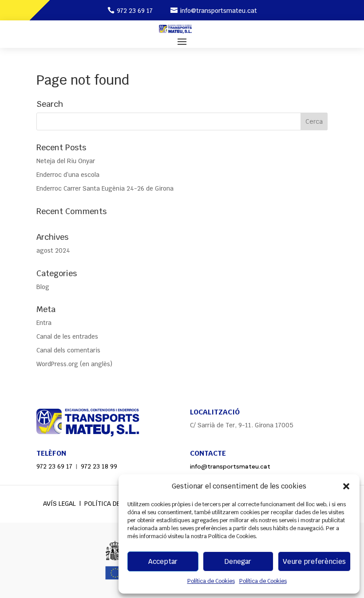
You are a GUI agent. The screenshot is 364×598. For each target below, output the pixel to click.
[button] (346, 486)
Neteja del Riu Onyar (65, 161)
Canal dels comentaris (68, 350)
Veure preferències (314, 561)
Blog (42, 287)
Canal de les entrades (67, 336)
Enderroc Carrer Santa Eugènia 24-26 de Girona (105, 188)
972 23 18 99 (99, 466)
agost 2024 (53, 250)
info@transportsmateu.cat (218, 11)
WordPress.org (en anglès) (74, 364)
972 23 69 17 (135, 11)
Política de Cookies (211, 581)
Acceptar (163, 561)
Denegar (238, 561)
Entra (43, 323)
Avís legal (59, 504)
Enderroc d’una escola (67, 175)
